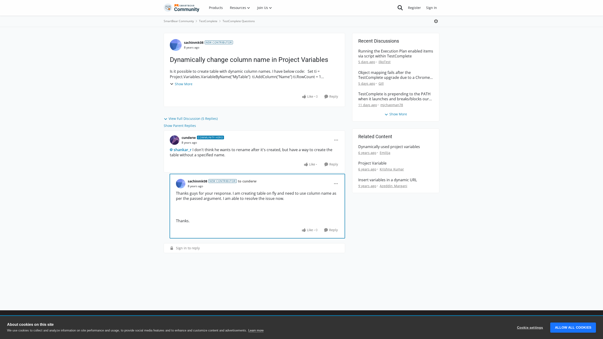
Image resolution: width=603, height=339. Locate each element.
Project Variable (372, 163)
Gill (381, 83)
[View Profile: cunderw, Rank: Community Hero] (174, 140)
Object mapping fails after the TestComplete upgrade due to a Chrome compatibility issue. (394, 75)
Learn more (256, 330)
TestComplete (208, 21)
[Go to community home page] (182, 8)
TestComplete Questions (239, 21)
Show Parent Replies (180, 125)
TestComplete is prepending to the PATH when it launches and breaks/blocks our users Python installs (394, 96)
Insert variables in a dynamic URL (387, 180)
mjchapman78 (391, 105)
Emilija (385, 152)
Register (414, 7)
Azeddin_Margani (393, 186)
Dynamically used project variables (389, 146)
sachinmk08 (194, 42)
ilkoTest (385, 62)
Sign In (431, 7)
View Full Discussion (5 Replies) (193, 118)
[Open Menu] (436, 21)
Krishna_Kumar (392, 169)
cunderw (189, 137)
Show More (183, 84)
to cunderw (247, 181)
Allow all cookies (573, 327)
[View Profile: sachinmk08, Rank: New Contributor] (176, 45)
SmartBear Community (179, 21)
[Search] (400, 8)
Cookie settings (530, 327)
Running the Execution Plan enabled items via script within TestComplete (395, 54)
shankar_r (182, 149)
